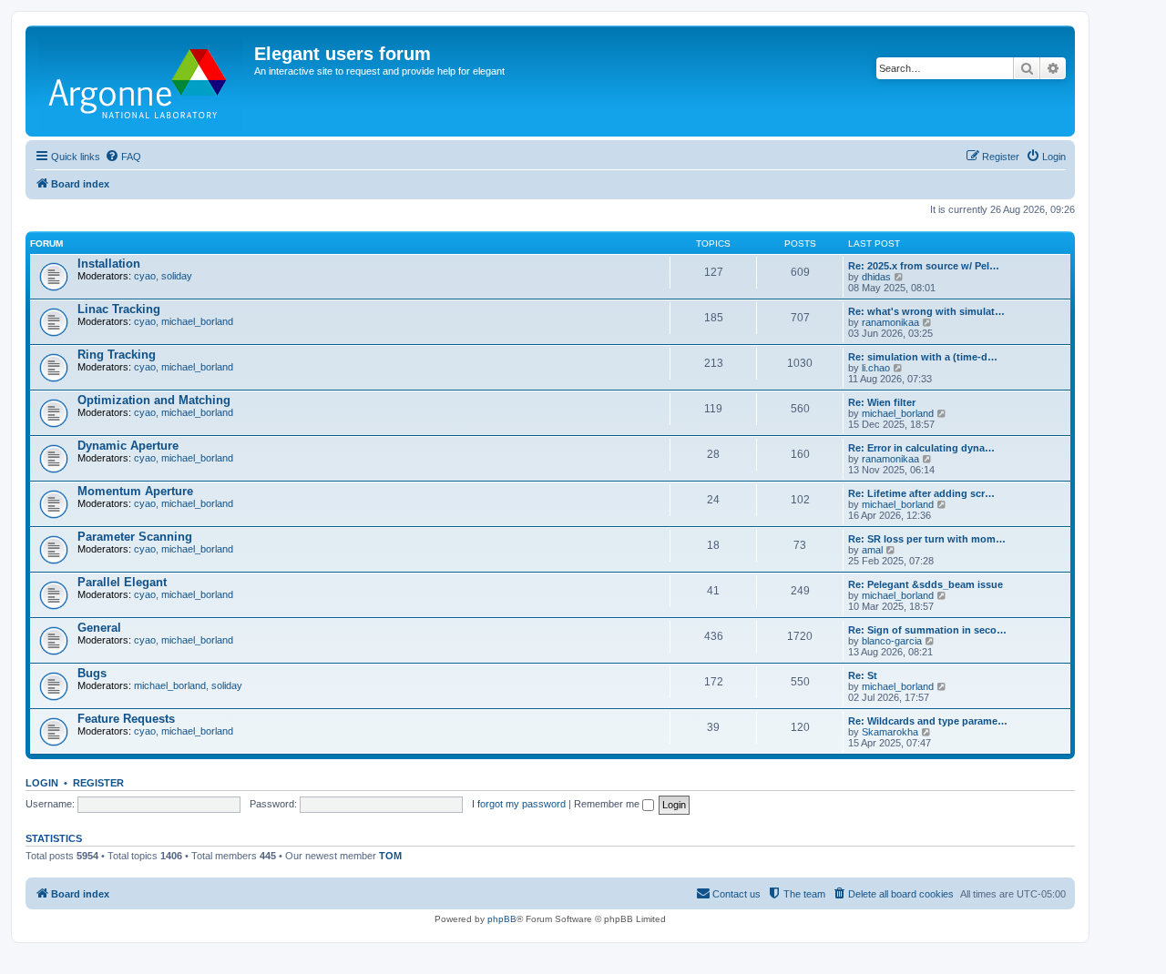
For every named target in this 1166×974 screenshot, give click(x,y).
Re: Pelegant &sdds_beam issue (925, 584)
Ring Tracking (116, 354)
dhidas (876, 276)
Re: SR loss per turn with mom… (927, 538)
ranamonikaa (890, 322)
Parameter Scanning (134, 536)
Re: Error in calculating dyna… (921, 447)
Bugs (92, 673)
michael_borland (197, 321)
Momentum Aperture (135, 491)
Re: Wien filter (881, 402)
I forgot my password (519, 803)
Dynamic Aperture (128, 445)
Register (98, 782)
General (99, 627)
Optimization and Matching (153, 400)
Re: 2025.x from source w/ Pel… (923, 265)
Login (42, 782)
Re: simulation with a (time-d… (922, 356)
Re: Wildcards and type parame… (927, 720)
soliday (176, 275)
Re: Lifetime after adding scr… (921, 493)
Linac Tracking (118, 309)
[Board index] (142, 81)
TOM (390, 855)
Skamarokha (890, 731)
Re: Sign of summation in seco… (927, 629)
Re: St (862, 675)
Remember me (608, 803)
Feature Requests (126, 718)
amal (872, 549)
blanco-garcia (892, 640)
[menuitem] (123, 156)
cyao (145, 275)
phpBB (502, 919)
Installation (108, 263)
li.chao (876, 367)
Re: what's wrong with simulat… (926, 311)
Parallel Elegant (122, 582)
